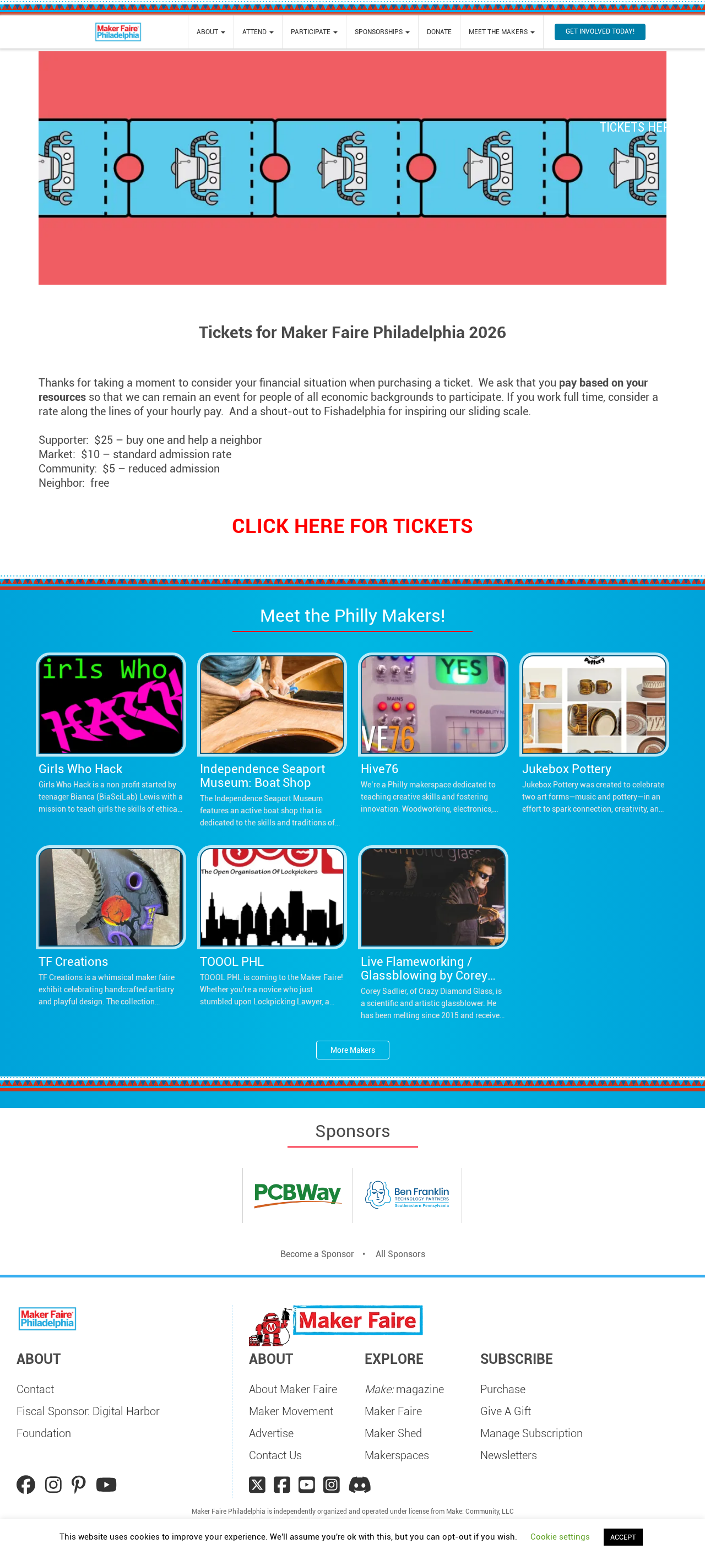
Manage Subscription (531, 1433)
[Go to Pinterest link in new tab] (81, 1485)
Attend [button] (255, 32)
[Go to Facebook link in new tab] (28, 1485)
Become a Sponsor (317, 1254)
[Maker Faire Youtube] (307, 1485)
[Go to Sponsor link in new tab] (297, 1196)
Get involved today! (600, 31)
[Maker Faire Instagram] (331, 1485)
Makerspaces (397, 1455)
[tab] (352, 1199)
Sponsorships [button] (379, 32)
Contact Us (275, 1455)
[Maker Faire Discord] (360, 1485)
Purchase (502, 1389)
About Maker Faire (293, 1389)
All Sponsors (400, 1254)
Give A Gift (505, 1411)
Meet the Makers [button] (499, 32)
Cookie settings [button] (560, 1537)
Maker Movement (291, 1411)
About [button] (208, 32)
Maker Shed (393, 1433)
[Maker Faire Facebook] (282, 1485)
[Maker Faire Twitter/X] (257, 1485)
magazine (404, 1389)
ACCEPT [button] (623, 1537)
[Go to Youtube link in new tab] (106, 1485)
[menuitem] (211, 31)
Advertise (271, 1433)
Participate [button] (311, 32)
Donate (439, 32)
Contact (35, 1389)
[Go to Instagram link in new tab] (55, 1485)
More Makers (352, 1050)
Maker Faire (393, 1411)
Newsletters (508, 1455)
